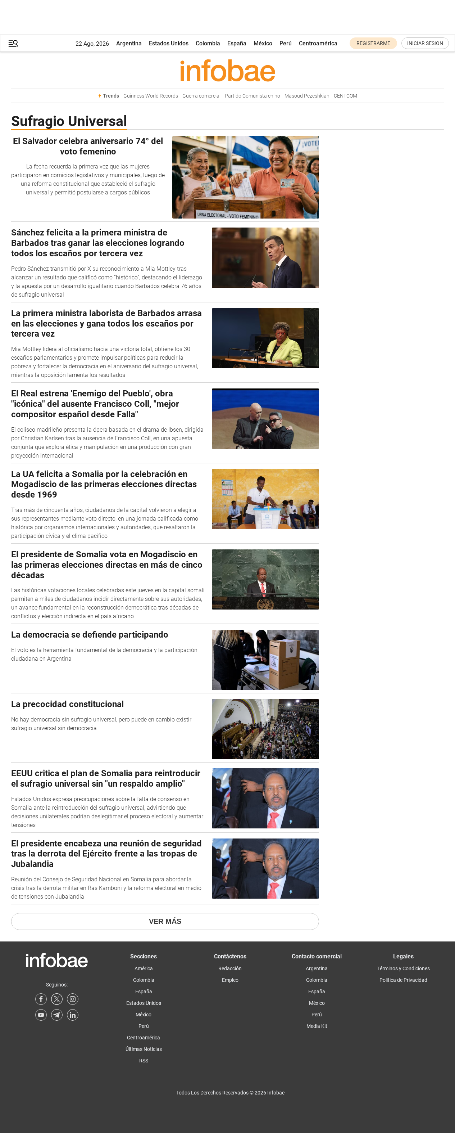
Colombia (208, 43)
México (263, 43)
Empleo (230, 980)
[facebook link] (41, 999)
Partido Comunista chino (252, 96)
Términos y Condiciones (403, 968)
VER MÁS (165, 921)
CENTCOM (345, 96)
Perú (285, 43)
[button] (13, 43)
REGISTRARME (373, 43)
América (144, 968)
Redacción (230, 968)
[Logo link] (227, 70)
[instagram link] (72, 999)
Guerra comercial (201, 96)
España (236, 43)
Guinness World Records (150, 96)
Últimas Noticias (144, 1049)
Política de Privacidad (403, 980)
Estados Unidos (168, 43)
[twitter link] (57, 999)
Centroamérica (318, 43)
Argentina (129, 43)
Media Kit (316, 1026)
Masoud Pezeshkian (307, 96)
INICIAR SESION (425, 43)
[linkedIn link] (72, 1015)
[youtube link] (41, 1015)
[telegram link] (57, 1015)
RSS (143, 1061)
